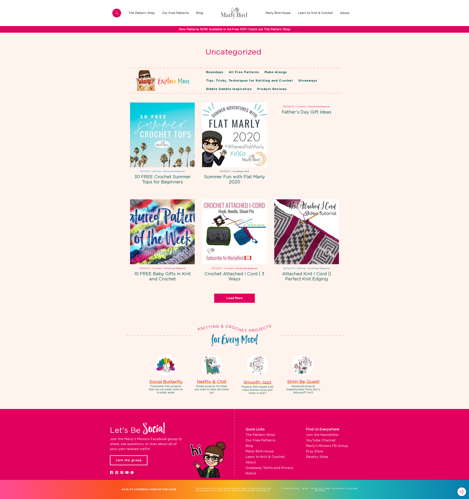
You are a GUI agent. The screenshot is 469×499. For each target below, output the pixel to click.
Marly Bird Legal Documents (328, 488)
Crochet (301, 106)
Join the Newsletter (322, 435)
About (250, 462)
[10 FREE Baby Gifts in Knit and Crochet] (162, 231)
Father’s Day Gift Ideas (306, 112)
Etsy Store (314, 451)
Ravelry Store (317, 457)
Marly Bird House (259, 451)
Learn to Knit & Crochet (265, 457)
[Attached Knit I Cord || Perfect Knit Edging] (306, 231)
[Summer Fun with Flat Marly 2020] (234, 135)
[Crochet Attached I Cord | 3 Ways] (234, 231)
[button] (111, 472)
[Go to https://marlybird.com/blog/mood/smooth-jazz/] (257, 375)
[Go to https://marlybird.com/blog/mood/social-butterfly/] (165, 375)
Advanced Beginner (174, 171)
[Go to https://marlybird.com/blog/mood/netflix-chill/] (211, 375)
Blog (249, 446)
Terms (305, 488)
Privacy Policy (290, 488)
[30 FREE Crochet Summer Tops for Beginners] (162, 135)
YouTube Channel (320, 440)
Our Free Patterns (260, 440)
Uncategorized (240, 171)
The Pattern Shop (260, 435)
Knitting (156, 171)
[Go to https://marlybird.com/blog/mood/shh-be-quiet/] (303, 375)
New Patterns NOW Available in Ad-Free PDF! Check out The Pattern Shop (234, 29)
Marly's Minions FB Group (327, 446)
